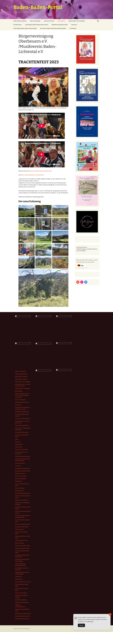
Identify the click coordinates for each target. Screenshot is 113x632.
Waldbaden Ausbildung (20, 600)
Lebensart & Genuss (49, 21)
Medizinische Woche (20, 473)
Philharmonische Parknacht (21, 500)
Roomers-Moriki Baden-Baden (22, 524)
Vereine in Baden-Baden (21, 593)
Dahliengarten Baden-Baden (22, 402)
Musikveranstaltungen (20, 478)
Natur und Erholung (35, 21)
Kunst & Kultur (61, 21)
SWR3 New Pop (19, 579)
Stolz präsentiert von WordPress (21, 628)
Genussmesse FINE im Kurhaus (22, 418)
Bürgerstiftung (18, 391)
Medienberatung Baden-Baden (60, 24)
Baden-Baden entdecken (20, 21)
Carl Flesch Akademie (20, 399)
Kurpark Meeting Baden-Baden (22, 456)
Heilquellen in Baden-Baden (22, 432)
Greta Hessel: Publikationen (22, 425)
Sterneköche (73, 28)
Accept (81, 625)
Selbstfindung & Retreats (21, 540)
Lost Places (18, 466)
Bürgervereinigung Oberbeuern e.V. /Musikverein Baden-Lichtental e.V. (22, 395)
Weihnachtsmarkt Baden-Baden (23, 613)
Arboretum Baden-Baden (21, 374)
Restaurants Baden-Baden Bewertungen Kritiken (53, 28)
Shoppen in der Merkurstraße (22, 545)
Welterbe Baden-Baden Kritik (22, 616)
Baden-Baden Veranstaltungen (77, 21)
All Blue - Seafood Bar (20, 371)
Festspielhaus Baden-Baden (22, 411)
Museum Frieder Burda (20, 476)
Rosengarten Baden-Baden (21, 526)
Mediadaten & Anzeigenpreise (22, 468)
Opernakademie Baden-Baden (22, 493)
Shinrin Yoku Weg (19, 543)
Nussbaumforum (19, 490)
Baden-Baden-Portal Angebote (22, 388)
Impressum (74, 24)
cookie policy (90, 621)
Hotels (16, 439)
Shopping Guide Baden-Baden (22, 548)
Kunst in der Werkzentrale (21, 449)
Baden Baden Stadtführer (21, 376)
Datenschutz (18, 405)
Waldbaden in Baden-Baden (22, 602)
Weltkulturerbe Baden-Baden (22, 618)
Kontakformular (17, 24)
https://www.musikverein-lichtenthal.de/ (32, 175)
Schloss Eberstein (19, 529)
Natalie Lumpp (18, 481)
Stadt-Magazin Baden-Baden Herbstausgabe (25, 28)
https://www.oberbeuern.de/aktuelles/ (41, 171)
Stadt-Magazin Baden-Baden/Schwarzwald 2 (36, 24)
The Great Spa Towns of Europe (23, 581)
